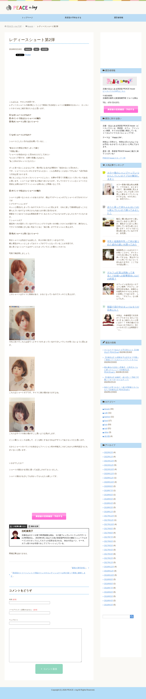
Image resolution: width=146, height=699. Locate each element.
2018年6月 (108, 495)
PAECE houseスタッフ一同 (114, 158)
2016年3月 (108, 605)
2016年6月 (108, 592)
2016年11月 (109, 571)
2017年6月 (108, 541)
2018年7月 (108, 491)
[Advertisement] (49, 77)
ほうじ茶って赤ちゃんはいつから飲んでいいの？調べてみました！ (123, 210)
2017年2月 (108, 558)
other (106, 432)
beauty (28, 49)
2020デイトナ (104, 694)
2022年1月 (108, 457)
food (106, 421)
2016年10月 (109, 575)
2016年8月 (108, 584)
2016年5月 (108, 596)
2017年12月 (109, 516)
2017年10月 (109, 524)
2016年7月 (108, 588)
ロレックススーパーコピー (71, 694)
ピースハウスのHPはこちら (114, 91)
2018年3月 (108, 507)
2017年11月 (109, 520)
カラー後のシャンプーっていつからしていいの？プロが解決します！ (123, 175)
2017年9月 (108, 529)
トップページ (27, 18)
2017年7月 (108, 537)
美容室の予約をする (73, 18)
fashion (107, 417)
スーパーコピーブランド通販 (48, 694)
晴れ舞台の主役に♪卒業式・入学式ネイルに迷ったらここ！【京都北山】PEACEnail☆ (121, 369)
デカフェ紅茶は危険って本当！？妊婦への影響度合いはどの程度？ (123, 275)
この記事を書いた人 (19, 526)
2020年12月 (109, 474)
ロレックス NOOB (90, 694)
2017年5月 (108, 546)
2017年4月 (108, 550)
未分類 (44, 49)
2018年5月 (108, 499)
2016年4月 (108, 601)
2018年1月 (108, 512)
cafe (106, 413)
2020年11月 (109, 478)
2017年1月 (108, 562)
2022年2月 (108, 452)
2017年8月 (108, 533)
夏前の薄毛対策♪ (79, 568)
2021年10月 (109, 469)
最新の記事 (34, 526)
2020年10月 (109, 482)
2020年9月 (108, 486)
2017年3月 (108, 554)
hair (36, 49)
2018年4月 (108, 503)
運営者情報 (118, 18)
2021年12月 (109, 461)
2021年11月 (109, 465)
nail (105, 428)
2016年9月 (108, 579)
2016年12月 (109, 567)
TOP (14, 26)
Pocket (28, 55)
